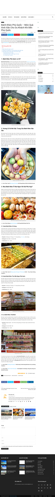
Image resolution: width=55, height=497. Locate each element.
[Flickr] (17, 401)
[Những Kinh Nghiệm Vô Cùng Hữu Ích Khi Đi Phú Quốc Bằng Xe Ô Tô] (22, 467)
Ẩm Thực (10, 17)
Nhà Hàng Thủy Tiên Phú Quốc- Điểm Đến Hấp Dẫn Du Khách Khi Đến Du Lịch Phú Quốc (6, 417)
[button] (52, 17)
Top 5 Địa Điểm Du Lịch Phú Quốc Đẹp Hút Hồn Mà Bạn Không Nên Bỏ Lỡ (45, 64)
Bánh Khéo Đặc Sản (14, 375)
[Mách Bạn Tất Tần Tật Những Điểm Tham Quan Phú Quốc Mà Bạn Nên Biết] (3, 467)
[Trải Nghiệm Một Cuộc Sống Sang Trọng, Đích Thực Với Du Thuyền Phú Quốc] (22, 472)
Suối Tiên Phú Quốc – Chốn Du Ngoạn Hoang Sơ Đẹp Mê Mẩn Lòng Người (45, 59)
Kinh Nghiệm (31, 17)
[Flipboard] (47, 485)
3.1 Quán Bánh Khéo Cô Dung (8, 52)
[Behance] (9, 401)
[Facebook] (15, 401)
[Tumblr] (27, 401)
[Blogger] (11, 401)
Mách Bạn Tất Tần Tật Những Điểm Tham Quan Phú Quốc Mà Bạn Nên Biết (45, 37)
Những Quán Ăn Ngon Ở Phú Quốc (17, 271)
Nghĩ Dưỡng (23, 17)
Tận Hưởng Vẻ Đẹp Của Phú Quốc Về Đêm (45, 33)
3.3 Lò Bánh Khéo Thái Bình (8, 55)
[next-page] (3, 421)
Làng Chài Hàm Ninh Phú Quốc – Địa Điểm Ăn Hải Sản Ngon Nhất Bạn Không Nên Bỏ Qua (30, 417)
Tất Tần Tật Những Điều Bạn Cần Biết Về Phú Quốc (46, 50)
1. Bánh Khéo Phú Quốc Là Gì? (7, 49)
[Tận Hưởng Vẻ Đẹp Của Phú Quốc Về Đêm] (3, 462)
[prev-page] (2, 421)
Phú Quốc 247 (4, 32)
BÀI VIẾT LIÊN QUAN (5, 406)
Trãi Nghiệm (16, 17)
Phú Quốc (23, 236)
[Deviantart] (39, 485)
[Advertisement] (27, 7)
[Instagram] (19, 401)
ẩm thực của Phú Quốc (31, 61)
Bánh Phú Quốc (20, 375)
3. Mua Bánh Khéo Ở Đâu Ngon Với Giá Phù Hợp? (11, 51)
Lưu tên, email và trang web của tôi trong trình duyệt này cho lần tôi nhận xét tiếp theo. (17, 446)
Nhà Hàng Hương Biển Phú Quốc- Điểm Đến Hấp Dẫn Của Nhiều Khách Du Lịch (18, 417)
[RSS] (25, 401)
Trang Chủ (2, 20)
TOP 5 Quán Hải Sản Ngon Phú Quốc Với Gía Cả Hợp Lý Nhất (9, 389)
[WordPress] (29, 401)
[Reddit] (45, 488)
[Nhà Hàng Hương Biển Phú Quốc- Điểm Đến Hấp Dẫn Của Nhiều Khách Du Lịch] (18, 412)
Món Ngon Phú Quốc (14, 183)
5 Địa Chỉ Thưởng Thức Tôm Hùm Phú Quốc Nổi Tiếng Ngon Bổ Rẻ (45, 55)
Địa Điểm (4, 17)
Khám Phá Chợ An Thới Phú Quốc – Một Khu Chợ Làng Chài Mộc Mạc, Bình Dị (45, 41)
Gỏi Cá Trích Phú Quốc (12, 368)
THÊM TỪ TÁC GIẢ (13, 406)
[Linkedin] (21, 401)
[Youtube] (31, 401)
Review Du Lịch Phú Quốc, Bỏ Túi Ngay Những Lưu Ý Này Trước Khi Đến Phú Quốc (46, 46)
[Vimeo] (50, 488)
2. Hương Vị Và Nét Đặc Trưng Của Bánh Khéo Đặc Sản (12, 50)
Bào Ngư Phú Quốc (11, 364)
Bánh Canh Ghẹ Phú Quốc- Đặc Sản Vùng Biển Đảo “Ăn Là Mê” (28, 389)
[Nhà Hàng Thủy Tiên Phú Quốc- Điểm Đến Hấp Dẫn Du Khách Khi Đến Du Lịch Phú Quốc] (6, 412)
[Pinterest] (23, 401)
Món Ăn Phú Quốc (13, 223)
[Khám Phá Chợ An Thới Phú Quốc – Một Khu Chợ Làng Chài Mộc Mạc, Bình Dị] (3, 472)
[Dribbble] (13, 401)
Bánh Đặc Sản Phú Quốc (7, 375)
